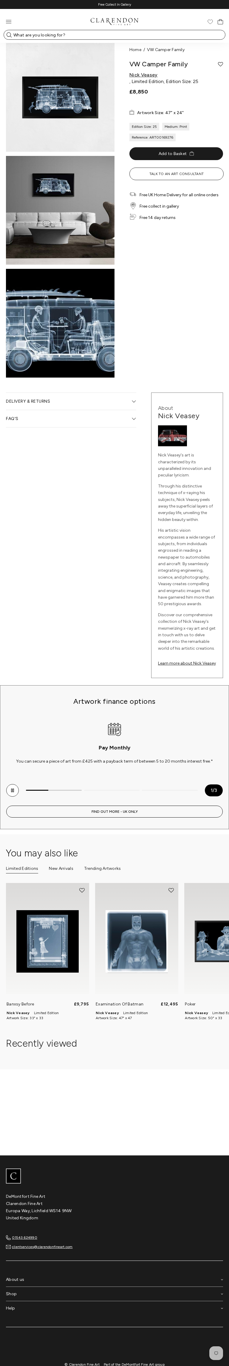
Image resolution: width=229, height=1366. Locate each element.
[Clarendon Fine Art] (114, 1177)
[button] (220, 64)
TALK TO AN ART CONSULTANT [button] (176, 174)
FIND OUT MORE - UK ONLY (115, 812)
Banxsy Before (20, 1004)
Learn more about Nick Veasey (187, 663)
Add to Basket (173, 153)
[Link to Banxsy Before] (47, 941)
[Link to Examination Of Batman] (136, 941)
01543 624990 (24, 1237)
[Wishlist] (210, 21)
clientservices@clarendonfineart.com (42, 1247)
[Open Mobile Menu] (8, 21)
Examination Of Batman (119, 1004)
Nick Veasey (143, 75)
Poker (190, 1004)
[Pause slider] (12, 790)
